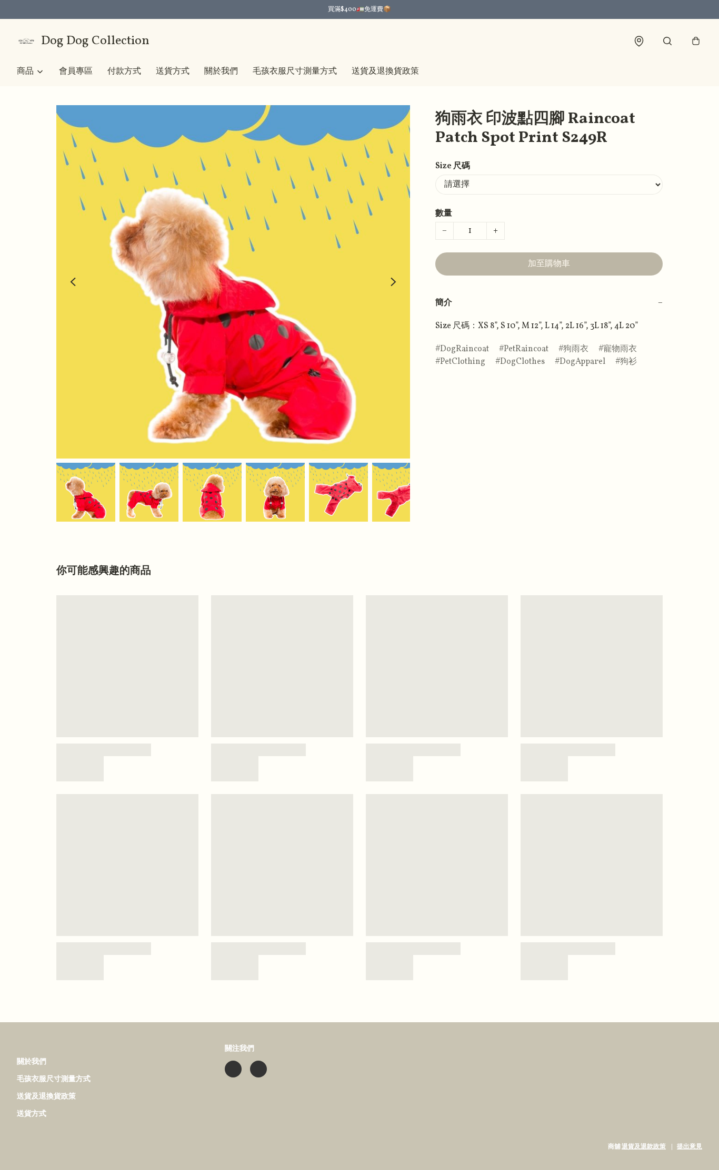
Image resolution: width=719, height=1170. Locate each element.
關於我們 (221, 71)
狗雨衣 (575, 349)
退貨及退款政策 (644, 1147)
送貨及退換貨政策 (385, 71)
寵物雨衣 (620, 349)
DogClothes (522, 362)
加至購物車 (549, 264)
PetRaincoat (526, 349)
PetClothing (462, 362)
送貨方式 (172, 71)
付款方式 (124, 71)
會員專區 (76, 71)
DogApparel (582, 362)
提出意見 (689, 1147)
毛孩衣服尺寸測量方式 (295, 71)
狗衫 (628, 362)
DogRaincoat (464, 349)
